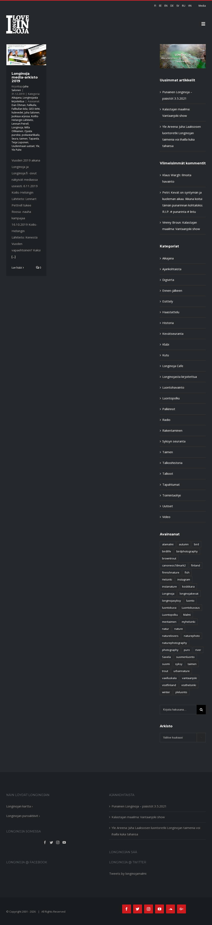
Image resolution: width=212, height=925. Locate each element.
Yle (37, 146)
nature (178, 629)
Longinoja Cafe (172, 366)
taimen (23, 138)
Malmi (187, 615)
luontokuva (169, 607)
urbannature (181, 671)
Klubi (165, 344)
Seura (15, 138)
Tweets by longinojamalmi (127, 873)
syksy (178, 664)
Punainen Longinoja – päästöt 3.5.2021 (139, 806)
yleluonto (181, 692)
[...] (14, 256)
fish (187, 572)
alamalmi (167, 544)
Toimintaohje (171, 495)
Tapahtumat (171, 484)
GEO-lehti (34, 109)
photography (170, 650)
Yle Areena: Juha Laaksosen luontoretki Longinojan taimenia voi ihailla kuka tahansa (156, 831)
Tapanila (34, 138)
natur (165, 629)
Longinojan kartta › (19, 806)
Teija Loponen (20, 142)
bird (196, 544)
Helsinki (167, 579)
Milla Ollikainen (21, 129)
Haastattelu (170, 312)
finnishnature (170, 572)
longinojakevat (189, 593)
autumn (184, 544)
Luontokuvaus (191, 607)
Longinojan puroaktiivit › (23, 816)
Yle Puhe (17, 150)
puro (187, 650)
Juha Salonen (20, 88)
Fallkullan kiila (20, 109)
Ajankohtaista (171, 269)
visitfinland (169, 685)
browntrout (169, 558)
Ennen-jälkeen (172, 290)
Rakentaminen (172, 430)
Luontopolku (171, 398)
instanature (169, 586)
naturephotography (174, 643)
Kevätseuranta (172, 333)
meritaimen (169, 622)
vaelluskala (169, 678)
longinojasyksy (171, 600)
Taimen (167, 452)
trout (165, 671)
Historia (168, 323)
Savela (166, 657)
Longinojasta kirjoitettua (179, 377)
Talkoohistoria (172, 463)
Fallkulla (31, 105)
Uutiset (167, 506)
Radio (166, 420)
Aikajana (17, 97)
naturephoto (192, 636)
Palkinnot (168, 409)
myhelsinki (188, 622)
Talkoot (167, 473)
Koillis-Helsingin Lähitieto (25, 118)
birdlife (166, 551)
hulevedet (17, 112)
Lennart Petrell (20, 123)
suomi (166, 664)
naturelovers (170, 636)
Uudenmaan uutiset (23, 146)
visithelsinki (188, 685)
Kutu (165, 355)
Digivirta (168, 280)
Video (166, 517)
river (198, 650)
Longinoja (17, 127)
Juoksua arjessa (21, 116)
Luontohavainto (173, 387)
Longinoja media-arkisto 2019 (25, 77)
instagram (183, 579)
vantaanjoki (189, 678)
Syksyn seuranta (174, 441)
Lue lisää (17, 267)
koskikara (188, 586)
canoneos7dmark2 (174, 565)
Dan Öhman (19, 105)
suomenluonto (185, 657)
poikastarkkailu (31, 135)
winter (166, 692)
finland (195, 565)
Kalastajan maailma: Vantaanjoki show (138, 817)
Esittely (167, 301)
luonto (190, 600)
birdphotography (187, 551)
